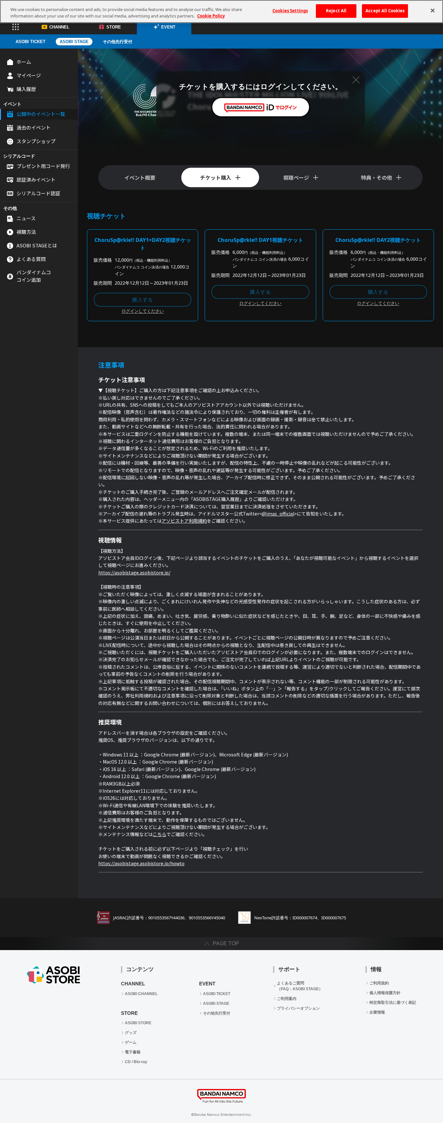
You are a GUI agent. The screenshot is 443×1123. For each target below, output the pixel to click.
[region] (221, 11)
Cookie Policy (211, 16)
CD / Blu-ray (136, 1062)
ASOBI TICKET (30, 41)
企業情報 (377, 1012)
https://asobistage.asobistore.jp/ (134, 572)
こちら (159, 834)
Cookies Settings (290, 11)
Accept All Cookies (384, 11)
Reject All (336, 11)
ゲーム (131, 1042)
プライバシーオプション (298, 1008)
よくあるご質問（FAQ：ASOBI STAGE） (300, 986)
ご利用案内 (286, 998)
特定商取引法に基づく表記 (392, 1002)
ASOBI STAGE (74, 41)
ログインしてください (143, 311)
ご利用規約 (379, 983)
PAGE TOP (226, 943)
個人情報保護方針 (385, 993)
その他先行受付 (117, 41)
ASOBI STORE (138, 1023)
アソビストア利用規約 (184, 520)
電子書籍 (132, 1052)
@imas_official (278, 513)
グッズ (131, 1032)
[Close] (432, 11)
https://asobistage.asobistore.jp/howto (141, 863)
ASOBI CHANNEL (141, 994)
